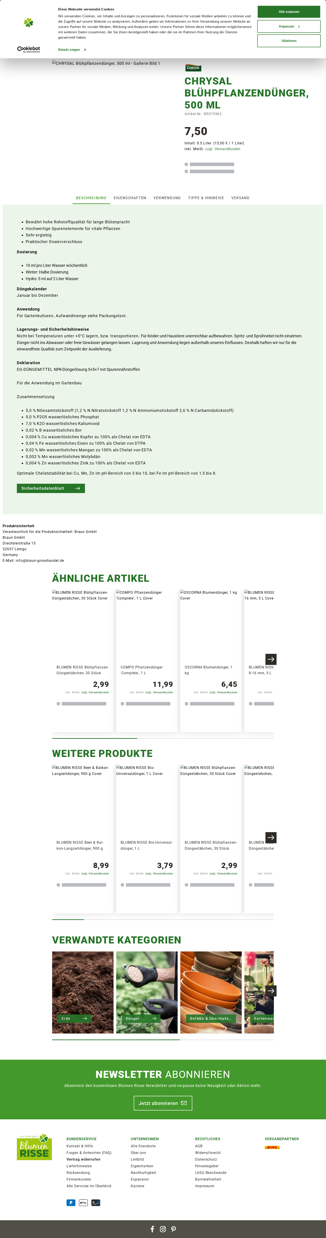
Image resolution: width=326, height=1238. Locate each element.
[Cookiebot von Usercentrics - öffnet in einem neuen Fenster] (28, 49)
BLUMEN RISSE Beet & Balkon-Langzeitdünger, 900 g (80, 845)
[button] (271, 659)
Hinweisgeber (207, 1166)
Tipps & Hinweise (206, 198)
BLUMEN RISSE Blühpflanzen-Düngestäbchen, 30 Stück (83, 670)
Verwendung (167, 198)
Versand (240, 198)
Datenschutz (206, 1159)
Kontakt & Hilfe (80, 1146)
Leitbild (137, 1159)
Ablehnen (289, 41)
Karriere (137, 1186)
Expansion (140, 1179)
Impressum (204, 1186)
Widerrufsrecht (208, 1153)
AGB (199, 1146)
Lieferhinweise (79, 1166)
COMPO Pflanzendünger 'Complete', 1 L (142, 670)
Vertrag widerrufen (83, 1159)
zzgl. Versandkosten (222, 149)
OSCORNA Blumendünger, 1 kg (209, 670)
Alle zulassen (289, 12)
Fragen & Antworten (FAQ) (89, 1153)
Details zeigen (69, 49)
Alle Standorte (143, 1146)
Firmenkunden (79, 1179)
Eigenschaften (130, 198)
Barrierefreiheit (208, 1179)
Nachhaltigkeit (143, 1173)
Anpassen (286, 26)
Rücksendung (78, 1173)
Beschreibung (91, 198)
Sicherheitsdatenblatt (43, 488)
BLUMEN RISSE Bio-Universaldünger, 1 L (146, 845)
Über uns (138, 1153)
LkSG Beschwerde (210, 1173)
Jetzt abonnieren (158, 1103)
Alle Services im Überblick (89, 1186)
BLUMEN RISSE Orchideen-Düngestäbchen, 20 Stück (272, 845)
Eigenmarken (142, 1166)
